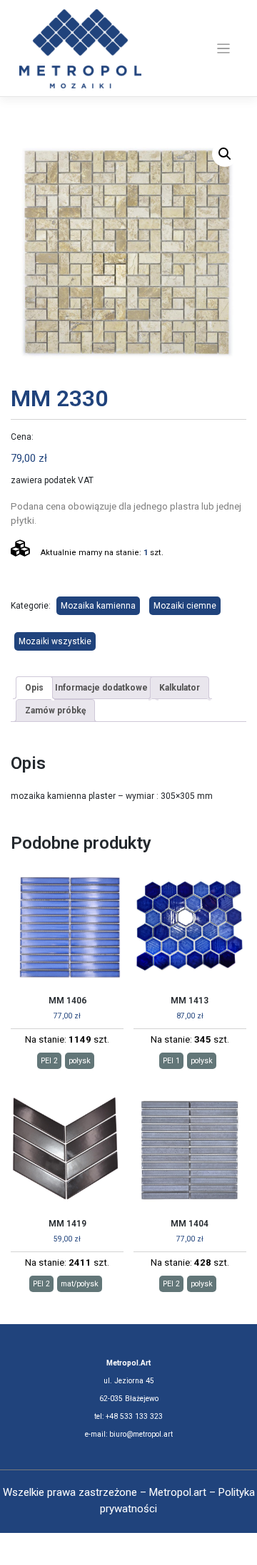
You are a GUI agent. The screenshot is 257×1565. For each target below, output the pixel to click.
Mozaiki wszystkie (55, 641)
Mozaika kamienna (98, 606)
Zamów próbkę (55, 711)
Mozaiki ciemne (184, 606)
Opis (34, 688)
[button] (225, 154)
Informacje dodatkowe (101, 688)
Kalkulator (179, 688)
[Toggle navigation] (223, 48)
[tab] (34, 687)
